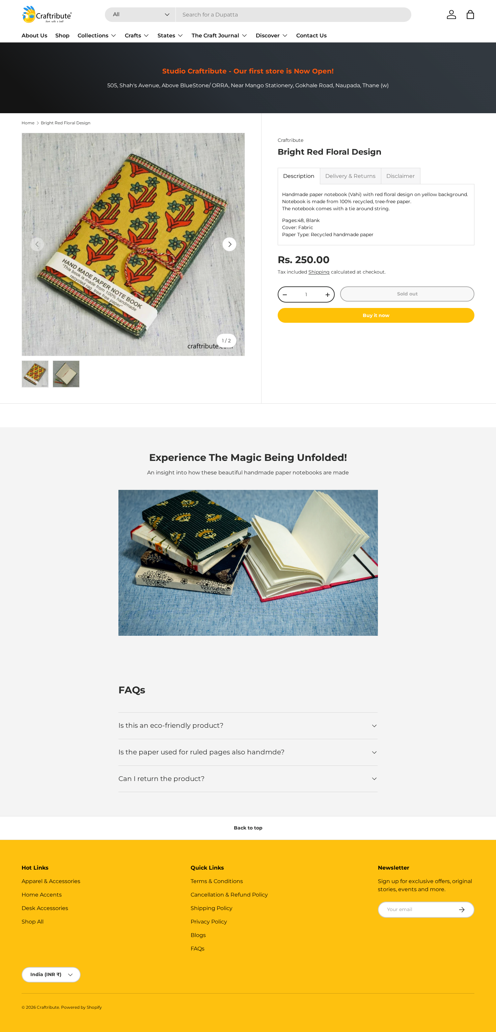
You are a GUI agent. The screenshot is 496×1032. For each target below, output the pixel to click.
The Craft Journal (215, 35)
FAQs (197, 948)
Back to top (248, 828)
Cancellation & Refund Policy (229, 895)
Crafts (133, 35)
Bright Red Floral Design (65, 123)
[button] (470, 14)
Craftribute (290, 140)
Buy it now (376, 316)
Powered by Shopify (81, 1007)
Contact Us (311, 35)
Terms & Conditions (217, 881)
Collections (93, 35)
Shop (62, 35)
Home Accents (42, 895)
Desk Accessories (45, 908)
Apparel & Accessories (51, 881)
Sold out (407, 294)
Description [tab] (298, 176)
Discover (268, 35)
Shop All (33, 921)
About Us (34, 35)
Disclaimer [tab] (400, 176)
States (166, 35)
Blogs (198, 935)
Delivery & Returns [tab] (350, 176)
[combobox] (258, 14)
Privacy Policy (209, 921)
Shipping (319, 272)
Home (28, 123)
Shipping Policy (211, 908)
